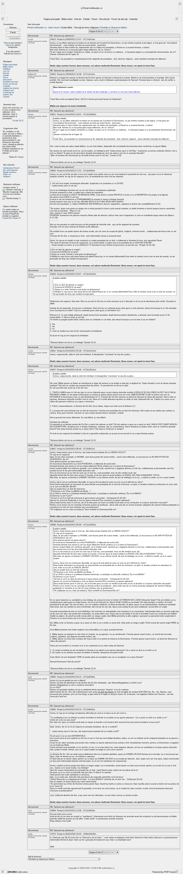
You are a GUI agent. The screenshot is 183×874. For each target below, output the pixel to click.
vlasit (4, 196)
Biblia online (66, 19)
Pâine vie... (7, 174)
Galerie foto (8, 95)
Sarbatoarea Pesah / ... (12, 168)
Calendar (133, 19)
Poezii (5, 77)
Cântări (6, 75)
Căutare (6, 97)
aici (20, 54)
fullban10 (32, 74)
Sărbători (6, 69)
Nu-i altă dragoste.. (11, 170)
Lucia (30, 39)
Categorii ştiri (8, 90)
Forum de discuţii (119, 19)
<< (105, 31)
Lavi (30, 677)
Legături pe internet (11, 88)
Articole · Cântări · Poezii (85, 19)
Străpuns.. (7, 176)
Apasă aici (10, 45)
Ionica (30, 114)
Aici (4, 209)
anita (30, 834)
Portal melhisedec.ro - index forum (43, 27)
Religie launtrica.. (10, 172)
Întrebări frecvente (10, 82)
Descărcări (104, 19)
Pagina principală (52, 19)
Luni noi (6, 71)
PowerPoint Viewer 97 (11, 218)
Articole (6, 73)
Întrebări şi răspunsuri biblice (114, 27)
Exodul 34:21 (18, 120)
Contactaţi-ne (8, 92)
